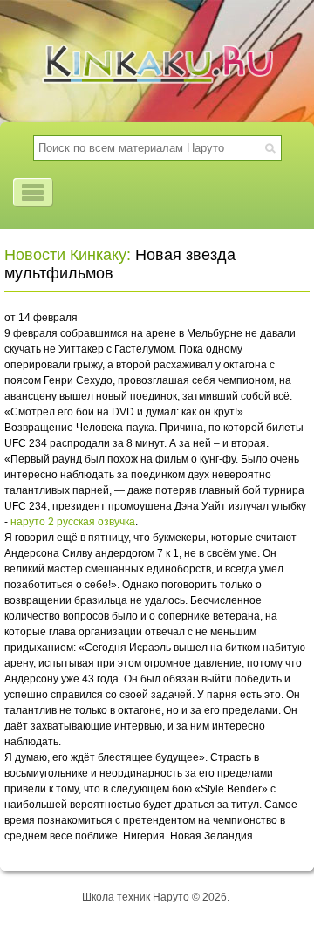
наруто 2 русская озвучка (72, 522)
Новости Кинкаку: (67, 255)
